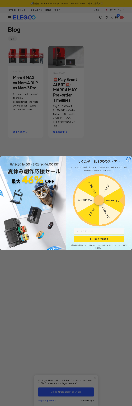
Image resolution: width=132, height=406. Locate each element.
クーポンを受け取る (99, 238)
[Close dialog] (129, 159)
